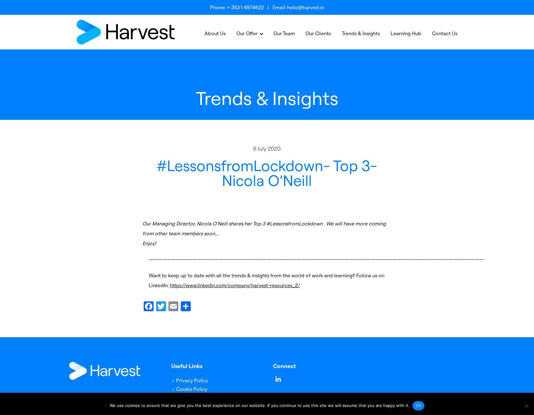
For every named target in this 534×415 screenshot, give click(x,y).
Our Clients (318, 33)
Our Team (284, 33)
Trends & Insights (361, 33)
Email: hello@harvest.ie (298, 7)
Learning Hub (406, 33)
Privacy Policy (192, 380)
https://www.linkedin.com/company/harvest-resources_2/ (235, 285)
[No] (526, 406)
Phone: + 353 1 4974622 (237, 7)
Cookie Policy (191, 389)
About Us (215, 33)
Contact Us (444, 33)
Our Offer (247, 33)
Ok (418, 405)
